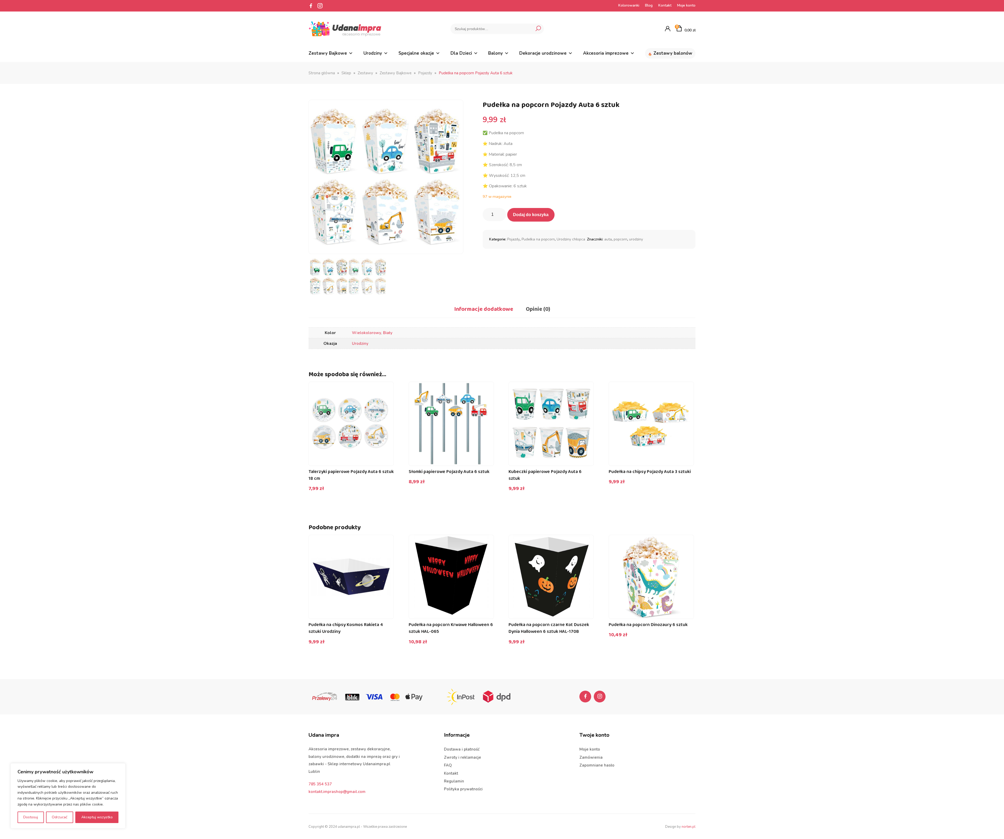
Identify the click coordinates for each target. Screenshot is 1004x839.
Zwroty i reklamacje (462, 757)
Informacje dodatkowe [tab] (483, 309)
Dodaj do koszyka (531, 214)
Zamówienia (591, 757)
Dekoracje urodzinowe (543, 53)
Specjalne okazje (416, 53)
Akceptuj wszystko (97, 817)
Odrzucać (59, 817)
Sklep (346, 73)
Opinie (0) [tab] (538, 309)
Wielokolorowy (366, 332)
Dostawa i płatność (462, 749)
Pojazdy (425, 73)
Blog (649, 5)
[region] (68, 796)
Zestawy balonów (672, 53)
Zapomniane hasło (596, 765)
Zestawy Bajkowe (328, 53)
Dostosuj (30, 817)
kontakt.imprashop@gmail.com (337, 791)
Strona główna (322, 73)
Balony (495, 53)
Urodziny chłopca (571, 239)
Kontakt (664, 5)
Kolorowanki (628, 5)
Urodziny (372, 53)
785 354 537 (320, 784)
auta (608, 239)
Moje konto (686, 5)
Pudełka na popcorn (538, 239)
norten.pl (688, 826)
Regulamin (454, 781)
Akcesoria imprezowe (606, 53)
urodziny (636, 239)
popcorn (620, 239)
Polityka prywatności (463, 789)
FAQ (448, 765)
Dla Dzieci (461, 53)
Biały (387, 332)
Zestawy (365, 73)
